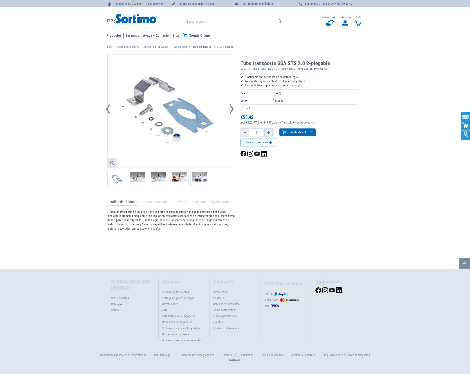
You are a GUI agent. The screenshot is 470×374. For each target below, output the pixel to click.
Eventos (218, 322)
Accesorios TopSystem (155, 46)
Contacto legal (162, 355)
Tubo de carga (179, 46)
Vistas (182, 202)
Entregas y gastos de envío (178, 298)
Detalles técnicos (157, 202)
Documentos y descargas (213, 202)
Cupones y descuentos (175, 292)
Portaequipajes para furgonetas (181, 328)
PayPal (268, 294)
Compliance (246, 355)
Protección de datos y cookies (196, 355)
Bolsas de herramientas (176, 334)
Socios (115, 310)
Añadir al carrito (298, 132)
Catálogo (116, 304)
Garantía (227, 355)
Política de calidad (272, 355)
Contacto (218, 298)
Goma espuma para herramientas (182, 340)
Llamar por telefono (225, 316)
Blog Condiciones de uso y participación (346, 355)
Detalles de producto (122, 202)
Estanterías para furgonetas (178, 316)
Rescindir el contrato (302, 355)
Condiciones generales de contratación (123, 355)
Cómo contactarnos (224, 310)
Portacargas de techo (127, 46)
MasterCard (271, 300)
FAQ (164, 310)
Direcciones (220, 292)
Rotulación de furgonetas (177, 322)
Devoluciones (170, 304)
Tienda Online (199, 35)
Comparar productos (257, 142)
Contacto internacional (226, 328)
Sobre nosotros (120, 298)
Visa (267, 306)
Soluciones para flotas (226, 304)
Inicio (109, 46)
